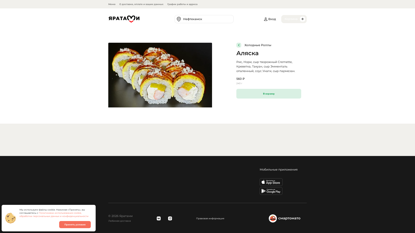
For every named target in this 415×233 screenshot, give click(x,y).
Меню (111, 4)
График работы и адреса (182, 4)
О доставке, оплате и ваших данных (141, 4)
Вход (272, 19)
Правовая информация (210, 218)
